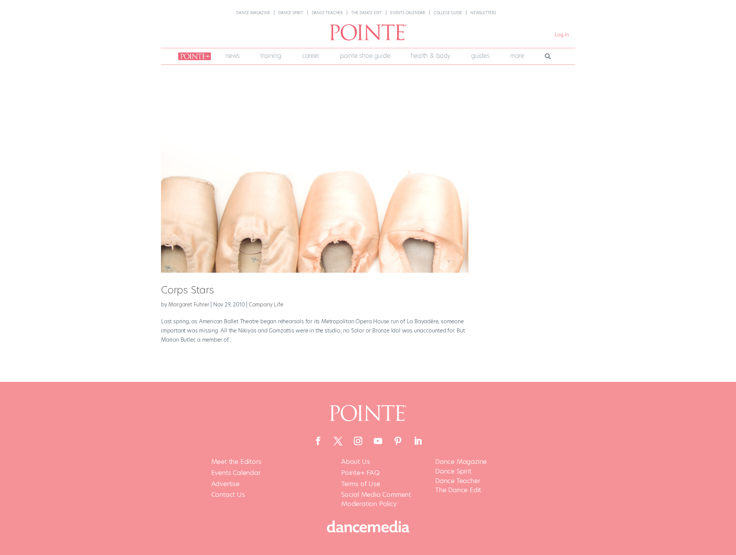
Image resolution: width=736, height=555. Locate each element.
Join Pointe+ (193, 56)
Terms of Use (360, 484)
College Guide (448, 12)
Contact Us (228, 494)
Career (310, 55)
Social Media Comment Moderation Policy (376, 499)
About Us (355, 461)
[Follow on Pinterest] (397, 440)
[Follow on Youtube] (378, 440)
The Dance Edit (366, 12)
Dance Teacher (327, 12)
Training (270, 55)
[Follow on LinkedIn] (417, 440)
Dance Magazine (253, 12)
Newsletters (483, 12)
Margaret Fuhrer (188, 304)
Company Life (266, 304)
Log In (562, 34)
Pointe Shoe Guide (365, 55)
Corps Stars (187, 290)
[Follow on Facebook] (318, 440)
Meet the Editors (236, 461)
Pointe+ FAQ (360, 472)
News (232, 55)
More (517, 55)
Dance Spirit (290, 12)
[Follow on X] (338, 440)
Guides (480, 55)
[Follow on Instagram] (358, 440)
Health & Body (430, 55)
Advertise (225, 484)
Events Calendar (407, 12)
